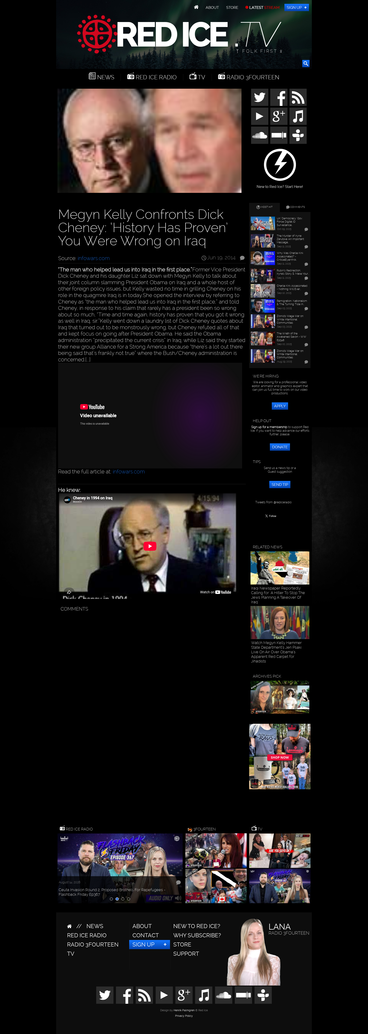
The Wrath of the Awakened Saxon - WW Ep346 (291, 337)
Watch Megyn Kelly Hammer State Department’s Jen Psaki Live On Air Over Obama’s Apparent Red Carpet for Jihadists (276, 651)
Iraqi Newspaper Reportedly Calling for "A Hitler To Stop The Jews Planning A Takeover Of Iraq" (278, 595)
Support (186, 953)
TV (200, 77)
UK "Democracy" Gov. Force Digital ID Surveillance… (289, 222)
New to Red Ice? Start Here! (280, 184)
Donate (280, 447)
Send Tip (280, 484)
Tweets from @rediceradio (273, 502)
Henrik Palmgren (184, 1010)
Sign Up (294, 7)
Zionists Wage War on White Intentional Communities (290, 319)
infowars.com (94, 258)
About (212, 7)
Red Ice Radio (155, 77)
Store (232, 7)
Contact (145, 935)
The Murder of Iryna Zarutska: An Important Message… (290, 239)
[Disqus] (151, 662)
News (105, 77)
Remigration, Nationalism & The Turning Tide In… (292, 302)
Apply (280, 406)
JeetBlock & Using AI (75, 895)
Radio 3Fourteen (252, 77)
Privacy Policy (184, 1016)
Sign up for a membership (269, 427)
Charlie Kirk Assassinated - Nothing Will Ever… (292, 287)
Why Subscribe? (197, 935)
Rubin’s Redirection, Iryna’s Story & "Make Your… (293, 272)
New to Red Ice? (196, 926)
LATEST (264, 7)
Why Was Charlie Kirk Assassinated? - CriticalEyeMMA (290, 256)
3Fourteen (204, 829)
